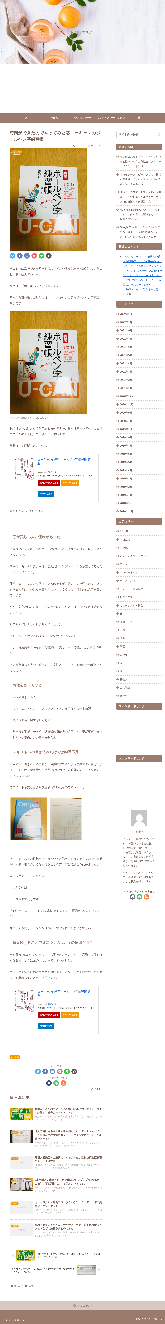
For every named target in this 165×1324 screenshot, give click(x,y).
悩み (122, 638)
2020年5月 (126, 412)
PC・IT (124, 531)
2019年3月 (126, 478)
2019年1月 (126, 494)
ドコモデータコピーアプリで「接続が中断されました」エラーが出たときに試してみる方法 (140, 179)
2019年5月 (126, 462)
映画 (122, 646)
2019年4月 (126, 470)
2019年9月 (126, 437)
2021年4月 (126, 363)
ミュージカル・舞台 (131, 605)
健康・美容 (126, 621)
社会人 (124, 679)
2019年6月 (126, 453)
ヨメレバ (52, 472)
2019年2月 (126, 486)
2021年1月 (126, 388)
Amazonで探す (70, 482)
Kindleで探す (46, 494)
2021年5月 (126, 355)
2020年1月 (126, 421)
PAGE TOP (84, 1305)
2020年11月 (126, 404)
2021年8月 (126, 338)
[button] (159, 135)
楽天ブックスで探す (49, 482)
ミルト (139, 831)
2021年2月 (126, 379)
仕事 (122, 613)
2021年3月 (126, 371)
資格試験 (125, 687)
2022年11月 (126, 314)
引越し (124, 630)
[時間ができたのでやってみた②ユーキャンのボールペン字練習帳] (27, 256)
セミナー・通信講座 (131, 588)
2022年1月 (126, 322)
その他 (124, 547)
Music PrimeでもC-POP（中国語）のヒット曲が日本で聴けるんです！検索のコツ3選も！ (140, 214)
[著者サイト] (49, 1083)
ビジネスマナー (129, 597)
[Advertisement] (82, 88)
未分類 (15, 1057)
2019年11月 (126, 429)
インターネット (129, 572)
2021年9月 (126, 330)
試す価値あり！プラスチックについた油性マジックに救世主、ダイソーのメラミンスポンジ (140, 161)
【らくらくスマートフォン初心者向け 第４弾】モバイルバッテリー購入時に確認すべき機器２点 (140, 197)
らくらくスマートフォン (134, 556)
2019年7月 (126, 445)
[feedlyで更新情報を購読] (56, 1083)
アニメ (124, 564)
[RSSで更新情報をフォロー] (63, 1083)
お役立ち (125, 539)
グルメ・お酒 (127, 580)
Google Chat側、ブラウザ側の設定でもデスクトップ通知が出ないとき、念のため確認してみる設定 (140, 232)
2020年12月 (127, 396)
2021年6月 (126, 346)
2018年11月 (126, 511)
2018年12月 (127, 503)
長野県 (124, 695)
